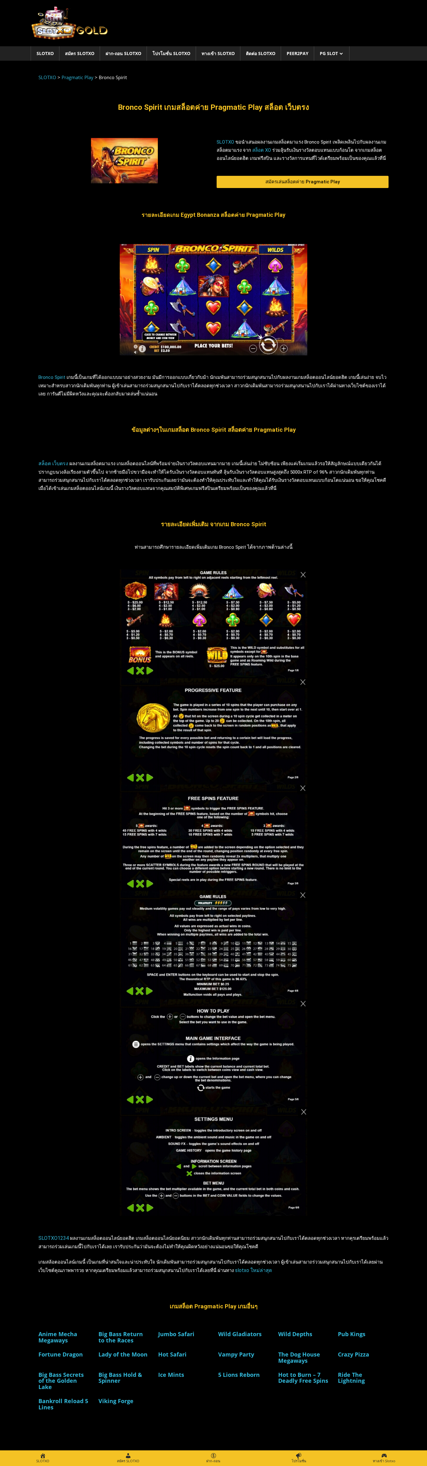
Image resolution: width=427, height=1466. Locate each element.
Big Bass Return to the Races (120, 1337)
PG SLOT (329, 53)
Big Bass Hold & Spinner (120, 1378)
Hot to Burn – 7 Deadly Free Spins (303, 1378)
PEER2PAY (298, 53)
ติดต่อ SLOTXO (260, 53)
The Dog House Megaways (299, 1357)
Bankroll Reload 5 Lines (63, 1404)
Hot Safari (172, 1354)
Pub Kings (351, 1334)
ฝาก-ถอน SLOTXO (123, 53)
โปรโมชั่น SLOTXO (171, 53)
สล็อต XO (261, 150)
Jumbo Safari (176, 1334)
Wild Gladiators (240, 1334)
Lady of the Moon (123, 1354)
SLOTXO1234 (53, 1238)
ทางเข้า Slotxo (218, 53)
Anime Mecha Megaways (57, 1337)
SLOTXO (45, 53)
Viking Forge (115, 1401)
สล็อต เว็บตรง (53, 463)
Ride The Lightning (351, 1378)
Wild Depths (295, 1334)
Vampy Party (236, 1354)
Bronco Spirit (51, 377)
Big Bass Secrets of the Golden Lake (61, 1381)
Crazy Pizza (353, 1354)
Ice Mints (171, 1374)
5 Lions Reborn (239, 1374)
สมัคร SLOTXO (79, 53)
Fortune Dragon (60, 1354)
